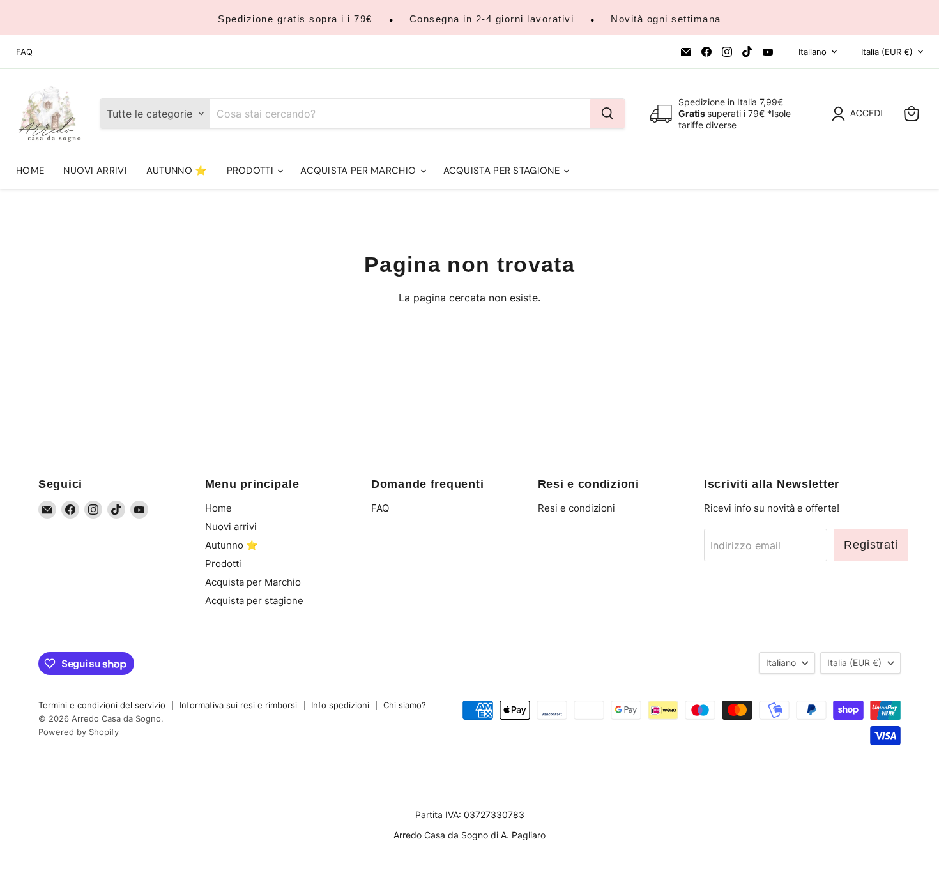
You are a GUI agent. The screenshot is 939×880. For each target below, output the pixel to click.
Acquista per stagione (503, 170)
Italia (887, 52)
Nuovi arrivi (95, 170)
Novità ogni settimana (666, 18)
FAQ (24, 52)
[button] (860, 113)
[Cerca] (607, 113)
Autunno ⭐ (177, 170)
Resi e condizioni (576, 508)
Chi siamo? (404, 705)
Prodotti (252, 170)
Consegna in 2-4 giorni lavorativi (491, 18)
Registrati (871, 544)
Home (30, 170)
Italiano (812, 52)
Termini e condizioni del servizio (101, 705)
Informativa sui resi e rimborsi (238, 705)
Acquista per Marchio (359, 170)
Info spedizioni (340, 705)
